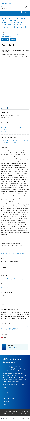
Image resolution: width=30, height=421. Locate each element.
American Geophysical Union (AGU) (12, 279)
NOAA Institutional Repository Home (13, 384)
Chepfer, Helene (16, 130)
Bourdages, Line (19, 35)
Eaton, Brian (5, 132)
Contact (23, 411)
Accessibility (22, 413)
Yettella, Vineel (5, 130)
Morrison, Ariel (18, 128)
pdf (2, 270)
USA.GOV (11, 418)
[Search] (26, 7)
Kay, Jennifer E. (7, 35)
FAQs (4, 404)
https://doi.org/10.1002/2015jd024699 (13, 253)
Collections (5, 387)
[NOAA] (4, 7)
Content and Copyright (8, 398)
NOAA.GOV (4, 418)
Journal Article (5, 287)
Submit (4, 393)
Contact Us (5, 401)
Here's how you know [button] (6, 3)
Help (3, 396)
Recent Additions (7, 390)
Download (5, 39)
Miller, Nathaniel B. (7, 37)
